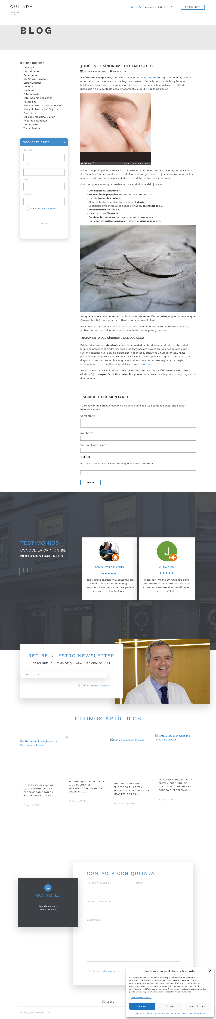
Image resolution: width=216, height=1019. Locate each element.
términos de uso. (48, 208)
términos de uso (105, 686)
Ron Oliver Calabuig (109, 566)
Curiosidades (31, 71)
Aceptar (142, 1006)
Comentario (87, 415)
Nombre (86, 432)
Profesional (30, 113)
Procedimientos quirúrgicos (40, 109)
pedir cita (193, 7)
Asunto (27, 179)
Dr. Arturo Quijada (34, 78)
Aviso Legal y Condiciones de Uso (190, 1013)
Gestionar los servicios (141, 998)
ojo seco (148, 364)
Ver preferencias (198, 1006)
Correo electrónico (93, 444)
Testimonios (30, 124)
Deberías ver (31, 75)
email (26, 165)
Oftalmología (31, 94)
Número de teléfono (100, 901)
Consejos (28, 67)
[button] (209, 971)
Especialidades (32, 82)
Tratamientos (31, 128)
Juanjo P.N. (167, 566)
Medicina (28, 90)
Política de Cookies (143, 1013)
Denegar (170, 1006)
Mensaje (28, 194)
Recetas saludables (35, 120)
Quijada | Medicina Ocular (39, 116)
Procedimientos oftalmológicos (42, 105)
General (28, 86)
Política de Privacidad (164, 1013)
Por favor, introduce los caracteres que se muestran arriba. (117, 463)
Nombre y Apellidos (99, 883)
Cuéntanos (93, 920)
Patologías (29, 101)
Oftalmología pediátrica (37, 97)
